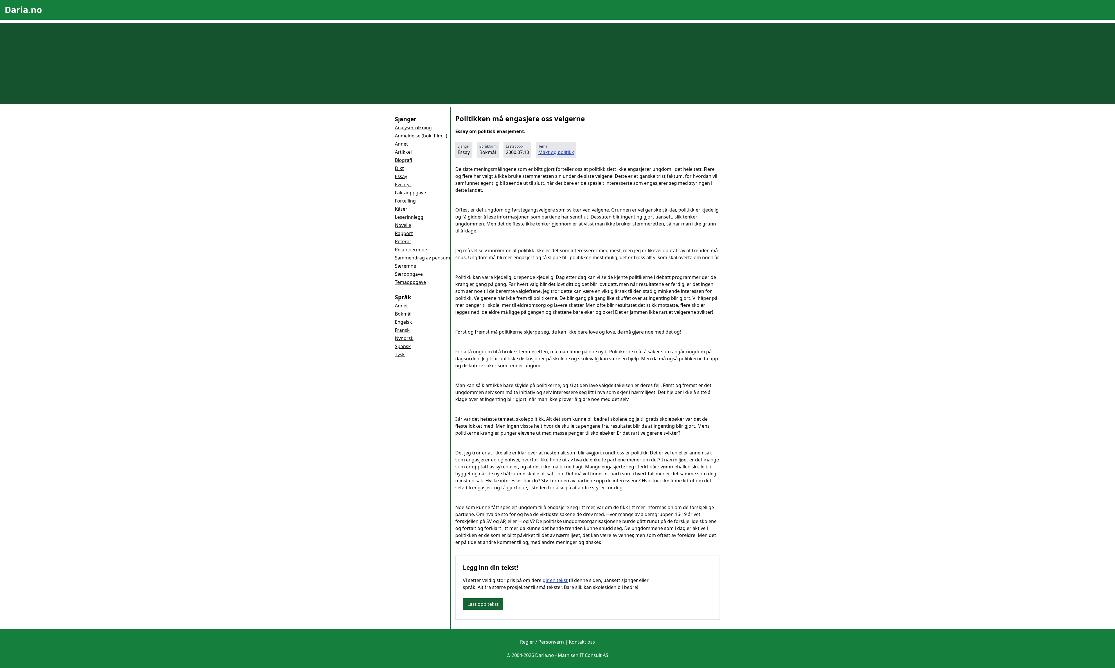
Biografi (403, 160)
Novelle (403, 225)
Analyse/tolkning (413, 127)
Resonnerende (411, 249)
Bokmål (403, 314)
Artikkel (403, 152)
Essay (401, 176)
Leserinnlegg (409, 217)
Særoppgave (409, 274)
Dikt (399, 168)
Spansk (403, 346)
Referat (403, 241)
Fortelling (405, 201)
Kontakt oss (582, 642)
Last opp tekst (483, 604)
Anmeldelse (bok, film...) (421, 135)
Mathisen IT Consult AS (583, 655)
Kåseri (402, 209)
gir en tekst (555, 580)
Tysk (400, 354)
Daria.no (23, 10)
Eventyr (403, 184)
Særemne (405, 266)
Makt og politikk (556, 152)
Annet (401, 144)
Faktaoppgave (410, 192)
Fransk (402, 330)
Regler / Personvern (542, 642)
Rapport (404, 233)
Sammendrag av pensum (422, 258)
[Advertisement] (557, 63)
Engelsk (403, 322)
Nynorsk (404, 338)
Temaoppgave (410, 282)
